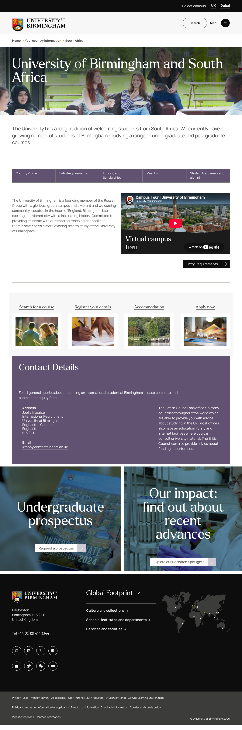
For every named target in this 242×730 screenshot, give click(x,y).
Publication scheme (24, 707)
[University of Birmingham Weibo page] (28, 666)
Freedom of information (85, 707)
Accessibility (58, 697)
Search (195, 23)
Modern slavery (40, 697)
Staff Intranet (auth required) (86, 697)
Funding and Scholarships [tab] (112, 175)
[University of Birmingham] (39, 23)
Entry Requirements (202, 264)
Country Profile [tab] (26, 173)
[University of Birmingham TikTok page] (16, 666)
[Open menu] (225, 23)
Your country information (43, 40)
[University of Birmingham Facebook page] (52, 650)
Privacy (16, 697)
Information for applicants (53, 707)
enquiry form (46, 397)
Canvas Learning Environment (146, 697)
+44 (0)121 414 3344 (33, 633)
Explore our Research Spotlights (179, 561)
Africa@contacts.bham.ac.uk (45, 447)
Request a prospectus (56, 548)
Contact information (48, 717)
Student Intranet (116, 697)
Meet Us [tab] (152, 173)
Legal (26, 697)
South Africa (74, 40)
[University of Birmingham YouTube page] (52, 666)
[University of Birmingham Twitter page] (40, 650)
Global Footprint (109, 593)
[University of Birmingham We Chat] (40, 666)
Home (16, 40)
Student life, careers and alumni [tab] (207, 175)
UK (213, 5)
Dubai (225, 5)
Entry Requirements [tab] (73, 173)
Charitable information (114, 707)
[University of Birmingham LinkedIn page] (28, 650)
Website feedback (23, 717)
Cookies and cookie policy (145, 707)
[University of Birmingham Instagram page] (16, 650)
